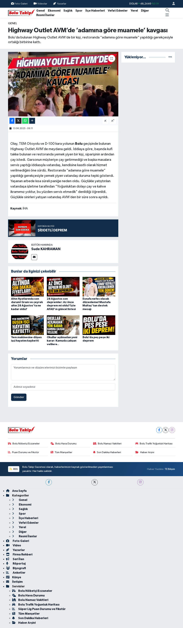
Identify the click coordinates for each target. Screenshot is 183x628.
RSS (15, 469)
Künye (16, 577)
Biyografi (19, 568)
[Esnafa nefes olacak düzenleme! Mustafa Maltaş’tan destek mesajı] (99, 286)
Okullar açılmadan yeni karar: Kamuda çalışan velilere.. (62, 340)
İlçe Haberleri (95, 10)
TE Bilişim (170, 469)
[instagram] (140, 482)
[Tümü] (170, 57)
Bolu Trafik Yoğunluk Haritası (156, 443)
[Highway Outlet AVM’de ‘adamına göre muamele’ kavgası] (63, 84)
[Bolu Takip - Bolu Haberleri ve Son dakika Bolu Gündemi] (21, 13)
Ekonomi (54, 10)
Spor (78, 10)
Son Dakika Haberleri (109, 452)
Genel (40, 10)
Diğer (145, 10)
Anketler (18, 572)
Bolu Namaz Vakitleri (110, 443)
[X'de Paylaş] (18, 121)
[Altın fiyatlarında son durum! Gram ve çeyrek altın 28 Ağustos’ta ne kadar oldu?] (27, 286)
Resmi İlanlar (45, 15)
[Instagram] (172, 430)
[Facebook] (159, 430)
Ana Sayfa (19, 490)
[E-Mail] (34, 257)
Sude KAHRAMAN (45, 249)
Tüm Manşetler (63, 452)
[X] (166, 430)
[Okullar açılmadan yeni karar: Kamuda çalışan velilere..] (63, 325)
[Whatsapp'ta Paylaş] (25, 121)
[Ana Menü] (167, 15)
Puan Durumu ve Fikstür (25, 452)
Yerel (134, 10)
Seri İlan (18, 559)
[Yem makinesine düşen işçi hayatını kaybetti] (27, 325)
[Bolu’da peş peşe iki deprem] (99, 325)
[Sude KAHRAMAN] (19, 251)
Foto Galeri (21, 3)
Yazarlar (61, 3)
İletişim (17, 581)
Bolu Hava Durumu (65, 443)
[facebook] (49, 482)
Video (16, 545)
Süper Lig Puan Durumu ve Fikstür (42, 609)
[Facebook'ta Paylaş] (11, 121)
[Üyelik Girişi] (172, 4)
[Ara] (167, 10)
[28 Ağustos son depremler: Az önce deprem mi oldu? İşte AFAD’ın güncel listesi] (63, 286)
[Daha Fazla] (32, 121)
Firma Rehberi (22, 554)
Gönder (19, 397)
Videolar (42, 3)
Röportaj (19, 563)
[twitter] (95, 482)
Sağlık (67, 10)
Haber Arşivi (147, 452)
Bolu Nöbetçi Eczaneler (26, 443)
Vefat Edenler (118, 10)
